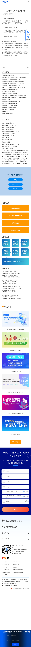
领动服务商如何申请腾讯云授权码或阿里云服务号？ (15, 77)
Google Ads (6, 280)
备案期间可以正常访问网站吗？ (11, 105)
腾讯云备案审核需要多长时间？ (11, 103)
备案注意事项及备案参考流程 (10, 89)
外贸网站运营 (6, 277)
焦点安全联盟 (4, 574)
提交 (15, 509)
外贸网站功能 (16, 564)
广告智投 (15, 567)
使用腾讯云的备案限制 (8, 109)
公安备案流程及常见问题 (8, 123)
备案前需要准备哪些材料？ (9, 107)
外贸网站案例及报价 (15, 208)
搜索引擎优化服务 (7, 275)
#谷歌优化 (14, 275)
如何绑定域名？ (7, 99)
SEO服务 (18, 273)
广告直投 (15, 282)
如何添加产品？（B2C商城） (9, 133)
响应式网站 (6, 298)
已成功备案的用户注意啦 (9, 91)
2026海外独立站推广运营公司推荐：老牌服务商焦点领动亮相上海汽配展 (15, 159)
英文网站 (18, 288)
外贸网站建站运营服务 (18, 569)
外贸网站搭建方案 (5, 564)
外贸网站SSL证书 (5, 569)
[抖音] (8, 558)
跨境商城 (19, 298)
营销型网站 (6, 288)
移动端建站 (12, 297)
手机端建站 (6, 295)
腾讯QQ (15, 180)
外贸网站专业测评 (15, 230)
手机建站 (5, 297)
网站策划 (14, 292)
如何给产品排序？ (6, 142)
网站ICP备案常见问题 (8, 75)
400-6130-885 (15, 184)
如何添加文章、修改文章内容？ (10, 125)
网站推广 (19, 277)
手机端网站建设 (14, 295)
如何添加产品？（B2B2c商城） (10, 146)
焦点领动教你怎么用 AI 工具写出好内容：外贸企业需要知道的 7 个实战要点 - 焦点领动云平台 (15, 152)
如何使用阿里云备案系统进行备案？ (12, 79)
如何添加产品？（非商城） (9, 135)
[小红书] (3, 558)
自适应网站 (12, 298)
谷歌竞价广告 (13, 280)
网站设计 (12, 288)
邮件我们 (15, 189)
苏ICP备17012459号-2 (10, 583)
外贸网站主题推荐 (17, 562)
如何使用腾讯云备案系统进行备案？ (12, 101)
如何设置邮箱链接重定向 (8, 127)
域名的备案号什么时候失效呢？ (11, 93)
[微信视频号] (5, 558)
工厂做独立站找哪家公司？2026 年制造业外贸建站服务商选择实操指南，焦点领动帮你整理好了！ (15, 161)
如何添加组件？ (6, 138)
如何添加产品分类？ (7, 140)
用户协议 (4, 585)
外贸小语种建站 (5, 567)
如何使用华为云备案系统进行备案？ (12, 85)
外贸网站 (5, 283)
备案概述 (5, 111)
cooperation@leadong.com (19, 549)
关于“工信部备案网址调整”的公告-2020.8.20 (14, 87)
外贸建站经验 (6, 292)
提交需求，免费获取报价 (15, 215)
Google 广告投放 (7, 282)
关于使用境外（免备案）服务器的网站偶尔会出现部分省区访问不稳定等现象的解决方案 (15, 95)
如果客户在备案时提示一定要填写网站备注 (13, 81)
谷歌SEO (16, 271)
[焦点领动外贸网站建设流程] (15, 252)
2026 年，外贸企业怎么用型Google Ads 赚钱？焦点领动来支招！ (15, 150)
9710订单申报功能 (6, 572)
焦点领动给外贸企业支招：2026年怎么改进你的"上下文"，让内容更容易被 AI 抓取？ (15, 157)
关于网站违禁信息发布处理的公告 (10, 131)
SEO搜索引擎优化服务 (8, 273)
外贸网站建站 (4, 562)
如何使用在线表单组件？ (8, 129)
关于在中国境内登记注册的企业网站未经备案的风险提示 (15, 97)
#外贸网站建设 (12, 283)
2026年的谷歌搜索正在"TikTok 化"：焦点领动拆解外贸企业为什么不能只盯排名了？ (15, 155)
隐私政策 (9, 585)
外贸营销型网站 (7, 287)
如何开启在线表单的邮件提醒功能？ (11, 144)
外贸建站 (13, 290)
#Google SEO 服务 (7, 271)
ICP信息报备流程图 (8, 113)
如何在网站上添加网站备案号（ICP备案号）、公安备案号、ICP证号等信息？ (15, 83)
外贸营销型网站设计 (18, 287)
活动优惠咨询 (15, 442)
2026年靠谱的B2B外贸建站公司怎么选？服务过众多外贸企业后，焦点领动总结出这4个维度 (15, 163)
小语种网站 (6, 290)
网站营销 (13, 277)
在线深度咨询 (15, 223)
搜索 (28, 67)
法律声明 (15, 585)
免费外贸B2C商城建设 (18, 572)
